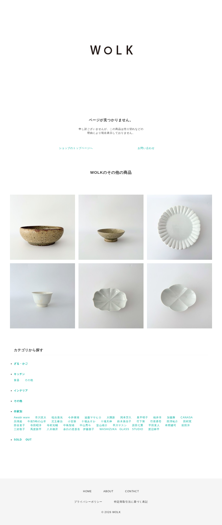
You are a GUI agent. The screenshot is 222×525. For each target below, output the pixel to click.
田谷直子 (19, 425)
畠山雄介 (102, 425)
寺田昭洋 (36, 425)
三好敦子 (19, 429)
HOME (87, 491)
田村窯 (187, 421)
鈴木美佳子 (124, 421)
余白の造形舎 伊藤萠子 (78, 429)
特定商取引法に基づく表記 (131, 501)
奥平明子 (142, 417)
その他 (29, 380)
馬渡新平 (36, 429)
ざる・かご (21, 363)
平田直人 (154, 425)
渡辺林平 (154, 429)
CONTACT (132, 491)
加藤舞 (171, 417)
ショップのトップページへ (76, 148)
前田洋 (185, 425)
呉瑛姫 (18, 421)
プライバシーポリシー (88, 501)
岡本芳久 (126, 417)
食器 (17, 380)
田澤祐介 (172, 421)
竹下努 (141, 421)
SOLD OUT (23, 439)
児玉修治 (57, 421)
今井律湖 (73, 417)
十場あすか (89, 421)
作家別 (18, 411)
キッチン (19, 374)
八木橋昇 (52, 429)
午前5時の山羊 (37, 421)
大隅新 (111, 417)
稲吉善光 (57, 417)
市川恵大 (40, 417)
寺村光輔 (52, 425)
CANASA (187, 417)
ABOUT (108, 491)
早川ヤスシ (120, 425)
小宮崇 (72, 421)
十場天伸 (106, 421)
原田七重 (137, 425)
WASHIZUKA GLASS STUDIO (121, 429)
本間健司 (170, 425)
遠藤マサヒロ (93, 417)
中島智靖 (69, 425)
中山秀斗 (85, 425)
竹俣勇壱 (156, 421)
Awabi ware (22, 417)
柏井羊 (157, 417)
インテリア (21, 390)
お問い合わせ (146, 148)
